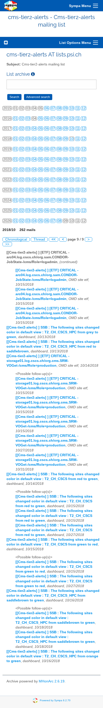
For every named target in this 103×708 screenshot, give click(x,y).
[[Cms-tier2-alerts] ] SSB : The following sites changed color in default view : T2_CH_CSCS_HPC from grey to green (53, 332)
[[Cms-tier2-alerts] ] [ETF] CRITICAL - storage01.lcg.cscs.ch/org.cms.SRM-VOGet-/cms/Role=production (38, 360)
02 (22, 118)
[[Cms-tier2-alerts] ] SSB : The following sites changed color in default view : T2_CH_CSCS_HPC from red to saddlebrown (53, 346)
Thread (39, 239)
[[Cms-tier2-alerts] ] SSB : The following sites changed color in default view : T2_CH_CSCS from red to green (54, 501)
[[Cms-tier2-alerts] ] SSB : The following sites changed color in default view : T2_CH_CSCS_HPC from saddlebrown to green (53, 595)
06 (47, 108)
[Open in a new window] (33, 74)
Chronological (16, 239)
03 (28, 118)
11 (78, 108)
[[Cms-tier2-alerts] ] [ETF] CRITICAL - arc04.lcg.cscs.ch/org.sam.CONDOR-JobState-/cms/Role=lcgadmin (47, 275)
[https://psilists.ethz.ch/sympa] (11, 6)
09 (66, 108)
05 (40, 118)
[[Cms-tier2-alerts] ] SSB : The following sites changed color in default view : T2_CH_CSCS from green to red (54, 566)
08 (59, 108)
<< (54, 239)
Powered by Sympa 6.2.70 (55, 700)
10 (72, 108)
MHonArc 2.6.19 (51, 681)
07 (53, 108)
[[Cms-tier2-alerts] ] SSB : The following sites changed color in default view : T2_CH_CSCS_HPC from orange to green (53, 656)
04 (34, 128)
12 (84, 108)
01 (16, 118)
